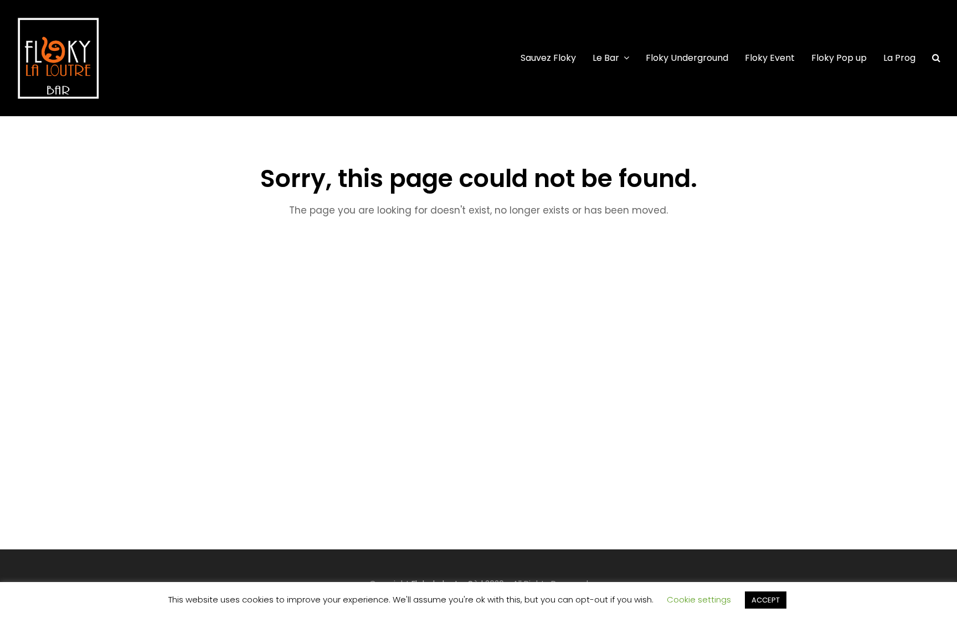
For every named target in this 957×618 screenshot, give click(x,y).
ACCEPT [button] (766, 600)
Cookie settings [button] (699, 599)
